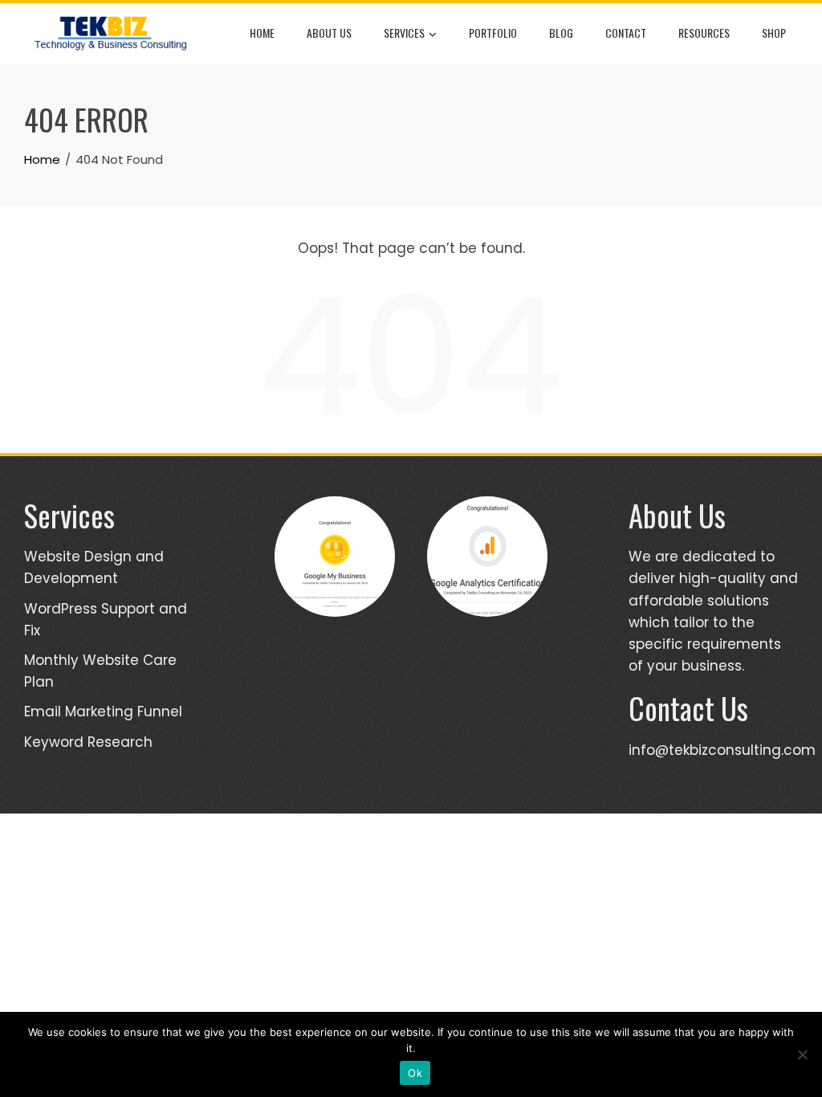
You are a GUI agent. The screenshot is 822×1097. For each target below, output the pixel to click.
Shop (774, 32)
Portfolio (493, 32)
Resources (704, 32)
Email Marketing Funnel (103, 711)
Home (262, 32)
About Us (329, 32)
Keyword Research (88, 742)
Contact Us (688, 708)
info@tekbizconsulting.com (722, 750)
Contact (625, 32)
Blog (561, 32)
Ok (415, 1072)
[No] (802, 1054)
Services (404, 32)
